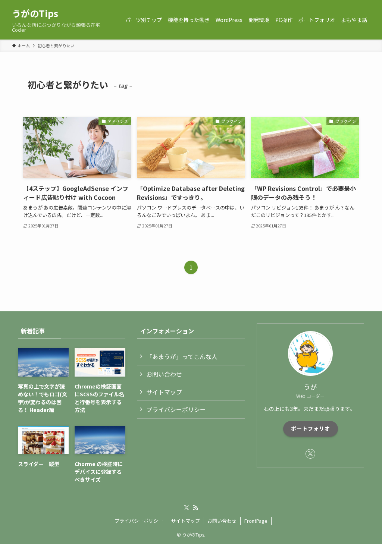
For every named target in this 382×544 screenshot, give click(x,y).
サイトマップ (164, 391)
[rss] (195, 507)
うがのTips (35, 13)
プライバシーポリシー (176, 409)
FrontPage (255, 520)
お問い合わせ (164, 374)
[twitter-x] (310, 454)
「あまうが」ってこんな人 (181, 356)
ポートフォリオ (310, 428)
